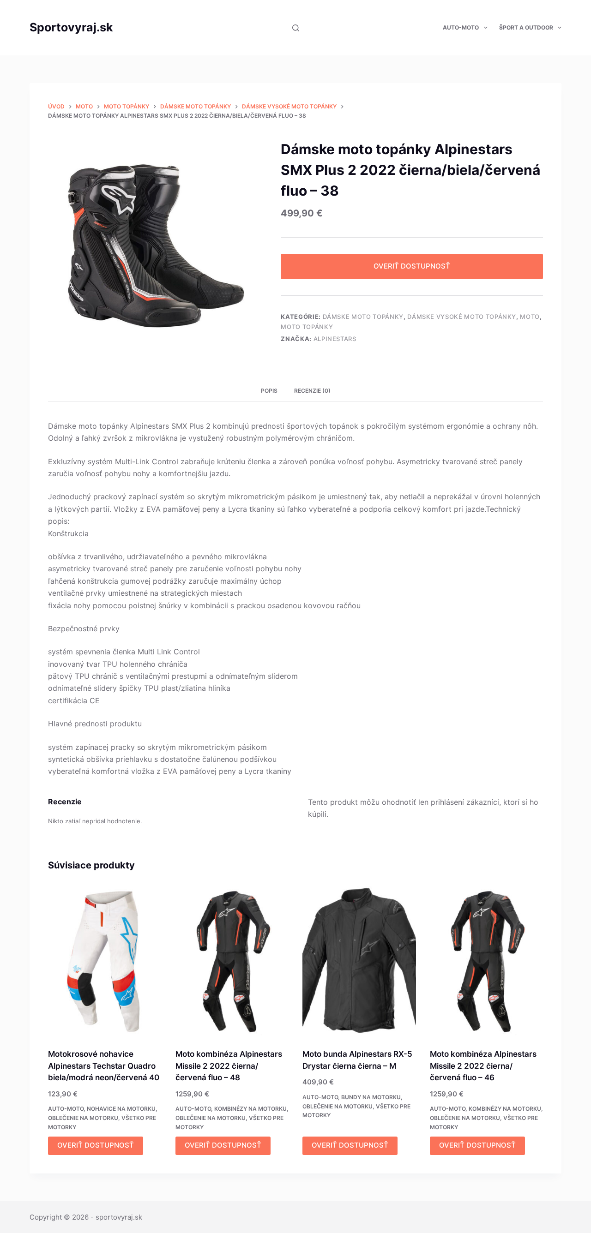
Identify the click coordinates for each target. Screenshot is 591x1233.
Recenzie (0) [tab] (312, 390)
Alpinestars (335, 338)
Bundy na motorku (371, 1097)
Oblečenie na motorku (83, 1117)
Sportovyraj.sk (71, 27)
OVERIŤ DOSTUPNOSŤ (412, 266)
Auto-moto (461, 27)
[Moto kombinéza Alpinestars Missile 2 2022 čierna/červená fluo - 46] (486, 961)
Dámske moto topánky (363, 316)
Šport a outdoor (526, 27)
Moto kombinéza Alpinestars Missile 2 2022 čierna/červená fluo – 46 (483, 1065)
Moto (530, 316)
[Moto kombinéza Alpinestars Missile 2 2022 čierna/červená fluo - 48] (232, 961)
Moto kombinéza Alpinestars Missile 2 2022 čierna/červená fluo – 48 (228, 1065)
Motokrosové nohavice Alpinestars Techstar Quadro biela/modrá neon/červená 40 (103, 1065)
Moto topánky (307, 326)
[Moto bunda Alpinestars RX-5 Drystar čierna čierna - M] (359, 961)
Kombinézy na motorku (250, 1108)
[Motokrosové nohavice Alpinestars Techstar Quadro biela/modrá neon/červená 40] (105, 961)
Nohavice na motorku (121, 1108)
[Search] (295, 27)
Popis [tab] (269, 390)
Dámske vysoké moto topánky (461, 316)
